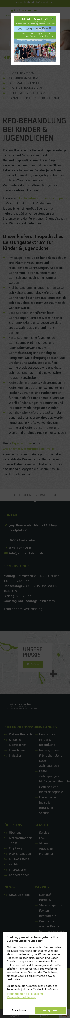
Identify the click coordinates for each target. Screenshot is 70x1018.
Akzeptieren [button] (50, 1010)
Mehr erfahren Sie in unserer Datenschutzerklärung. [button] (25, 995)
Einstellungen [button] (19, 1010)
